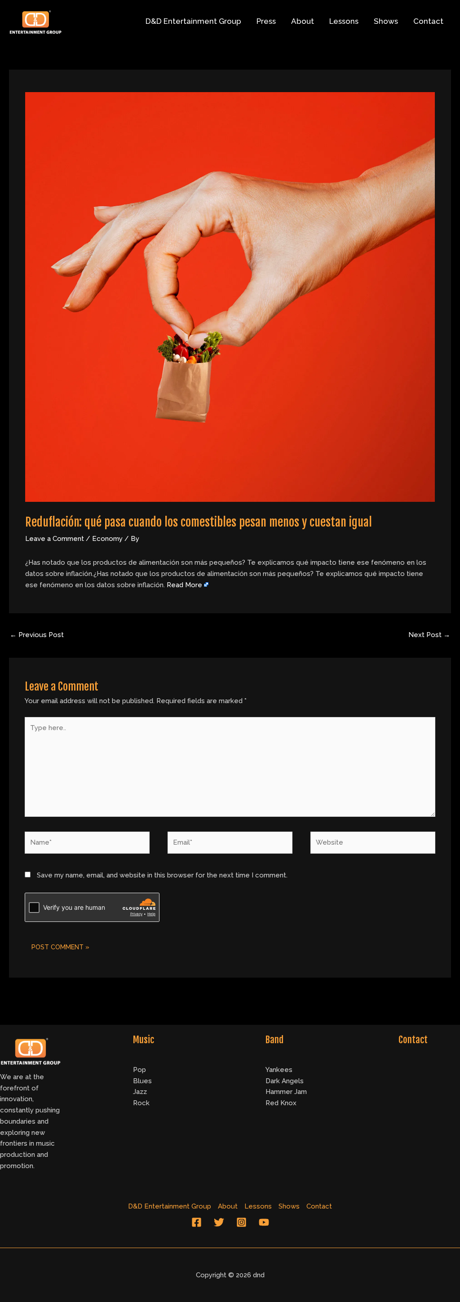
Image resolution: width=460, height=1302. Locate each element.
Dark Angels (284, 1081)
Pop (139, 1070)
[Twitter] (219, 1222)
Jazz (140, 1092)
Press (266, 21)
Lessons (343, 21)
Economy (107, 539)
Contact (428, 21)
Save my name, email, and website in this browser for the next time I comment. (162, 875)
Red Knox (280, 1103)
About (302, 21)
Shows (386, 21)
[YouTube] (264, 1222)
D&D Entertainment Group (193, 21)
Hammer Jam (286, 1092)
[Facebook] (196, 1222)
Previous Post (37, 635)
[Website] (372, 844)
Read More (184, 585)
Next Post (429, 635)
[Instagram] (241, 1222)
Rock (141, 1103)
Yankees (278, 1070)
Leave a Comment (54, 539)
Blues (142, 1081)
